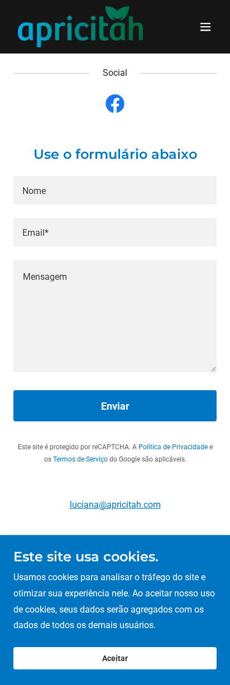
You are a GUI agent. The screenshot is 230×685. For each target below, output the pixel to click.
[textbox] (115, 190)
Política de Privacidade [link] (173, 447)
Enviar (115, 406)
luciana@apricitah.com (115, 504)
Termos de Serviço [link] (80, 459)
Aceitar (115, 658)
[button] (205, 27)
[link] (80, 26)
